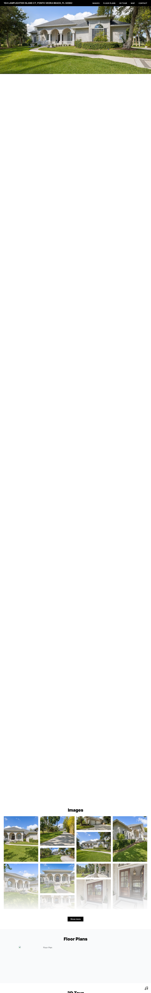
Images (95, 3)
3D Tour (123, 3)
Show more (75, 919)
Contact (143, 3)
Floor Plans (109, 3)
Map (133, 3)
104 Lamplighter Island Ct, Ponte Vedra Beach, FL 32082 (38, 3)
